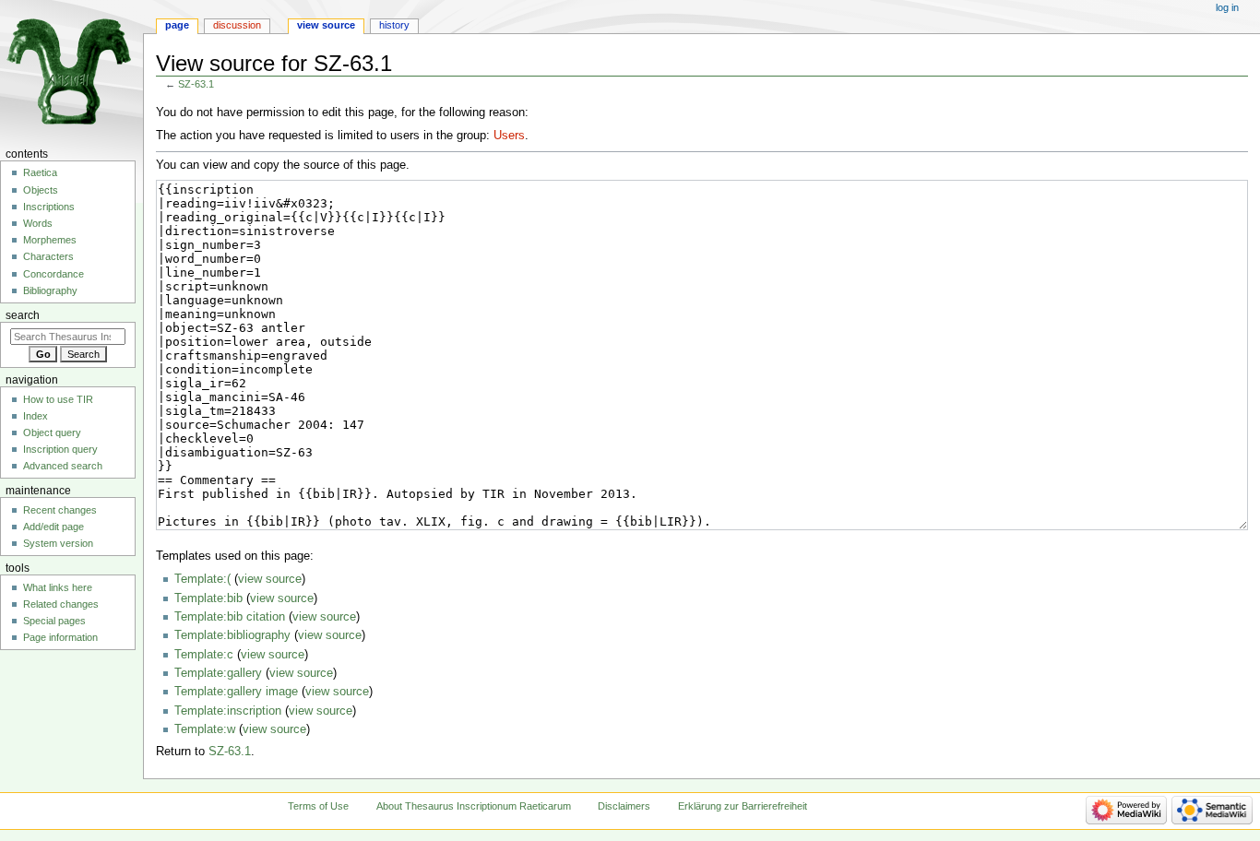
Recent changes (60, 509)
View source (326, 24)
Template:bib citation (229, 616)
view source (270, 579)
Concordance (53, 273)
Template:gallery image (236, 691)
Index (35, 415)
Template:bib (208, 598)
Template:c (203, 654)
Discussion (237, 24)
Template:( (202, 579)
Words (38, 223)
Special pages (54, 620)
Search (23, 315)
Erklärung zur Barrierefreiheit (742, 805)
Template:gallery (218, 673)
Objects (40, 189)
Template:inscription (227, 711)
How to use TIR (58, 399)
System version (58, 543)
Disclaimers (624, 805)
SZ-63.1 (196, 83)
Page (177, 24)
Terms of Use (318, 805)
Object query (52, 432)
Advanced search (62, 465)
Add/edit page (53, 526)
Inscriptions (49, 206)
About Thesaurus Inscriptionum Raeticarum (473, 805)
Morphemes (50, 239)
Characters (48, 256)
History (394, 24)
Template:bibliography (232, 635)
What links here (57, 587)
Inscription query (60, 449)
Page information (60, 637)
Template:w (204, 729)
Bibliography (50, 290)
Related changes (61, 604)
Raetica (40, 172)
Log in (1227, 7)
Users (509, 135)
